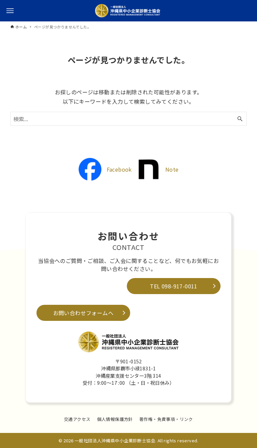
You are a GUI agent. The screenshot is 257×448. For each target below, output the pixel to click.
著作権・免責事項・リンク (166, 419)
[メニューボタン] (10, 10)
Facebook (119, 169)
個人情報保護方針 (115, 419)
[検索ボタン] (240, 119)
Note (172, 169)
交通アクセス (77, 419)
